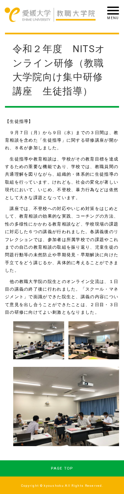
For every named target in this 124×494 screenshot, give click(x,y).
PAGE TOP (62, 468)
